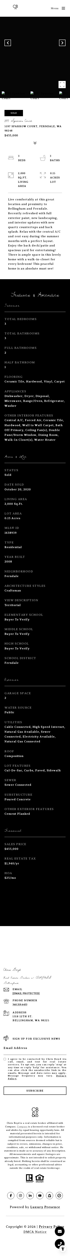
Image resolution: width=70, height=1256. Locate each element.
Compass (22, 1126)
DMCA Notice (35, 1232)
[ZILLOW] (49, 1195)
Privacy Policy (51, 1226)
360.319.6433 (20, 1004)
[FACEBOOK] (10, 1195)
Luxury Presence (45, 1207)
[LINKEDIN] (30, 1195)
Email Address (15, 1048)
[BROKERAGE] (59, 1195)
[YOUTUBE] (39, 1195)
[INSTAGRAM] (20, 1195)
